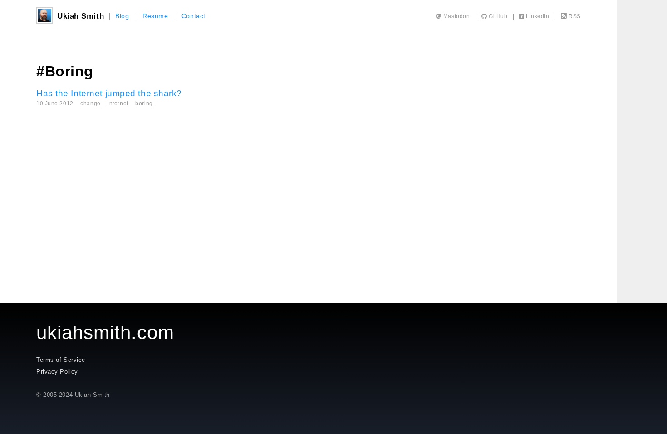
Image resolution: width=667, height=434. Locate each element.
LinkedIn (537, 16)
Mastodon (455, 16)
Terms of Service (60, 359)
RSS (575, 16)
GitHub (497, 16)
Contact (193, 16)
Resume (155, 16)
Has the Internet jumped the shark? (109, 93)
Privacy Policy (57, 371)
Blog (122, 16)
